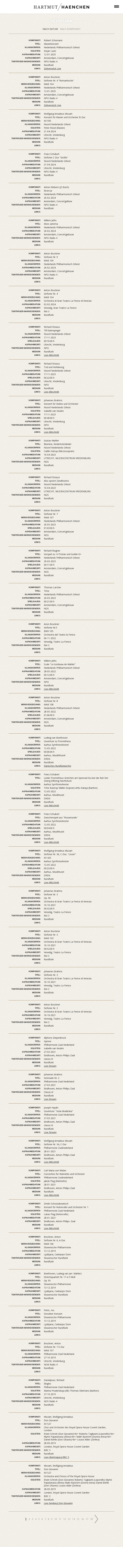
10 (55, 1519)
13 (69, 1519)
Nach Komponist (70, 28)
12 (64, 1519)
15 (78, 1519)
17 (87, 1519)
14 (73, 1519)
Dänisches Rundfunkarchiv (57, 765)
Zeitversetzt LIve (52, 105)
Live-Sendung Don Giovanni (58, 1503)
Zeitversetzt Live (52, 68)
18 (91, 1519)
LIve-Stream (50, 1132)
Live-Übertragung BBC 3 (56, 1457)
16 (82, 1519)
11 (60, 1519)
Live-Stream (50, 1065)
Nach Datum (50, 28)
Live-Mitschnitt (51, 355)
